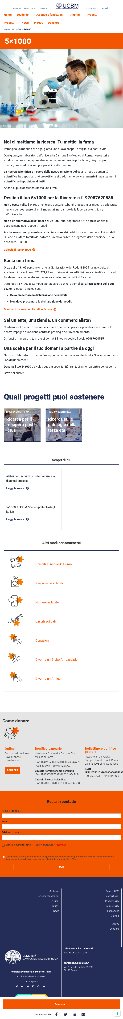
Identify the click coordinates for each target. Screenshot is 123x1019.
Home (8, 14)
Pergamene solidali (49, 583)
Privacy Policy (112, 901)
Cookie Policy (112, 906)
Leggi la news (15, 488)
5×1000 (38, 22)
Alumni (75, 14)
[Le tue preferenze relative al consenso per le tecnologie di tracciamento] (117, 1013)
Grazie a (43, 8)
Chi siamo (16, 8)
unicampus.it (31, 981)
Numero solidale (47, 602)
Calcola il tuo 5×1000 (17, 249)
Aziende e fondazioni (50, 14)
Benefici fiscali (30, 8)
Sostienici (23, 14)
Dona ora (54, 22)
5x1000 (115, 923)
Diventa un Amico (48, 679)
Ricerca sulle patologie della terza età (62, 425)
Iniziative (16, 29)
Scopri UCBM (112, 891)
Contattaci (91, 8)
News (25, 22)
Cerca (103, 8)
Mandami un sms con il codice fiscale (28, 309)
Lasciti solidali (45, 621)
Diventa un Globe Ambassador (57, 659)
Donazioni (42, 640)
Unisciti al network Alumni (54, 564)
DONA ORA (12, 770)
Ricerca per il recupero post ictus (19, 425)
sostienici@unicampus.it (76, 963)
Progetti (92, 14)
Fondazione (113, 911)
